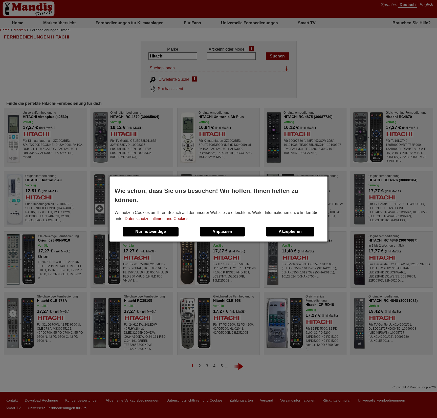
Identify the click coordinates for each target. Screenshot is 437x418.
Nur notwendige (150, 231)
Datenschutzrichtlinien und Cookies (156, 218)
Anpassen (222, 231)
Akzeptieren (290, 231)
